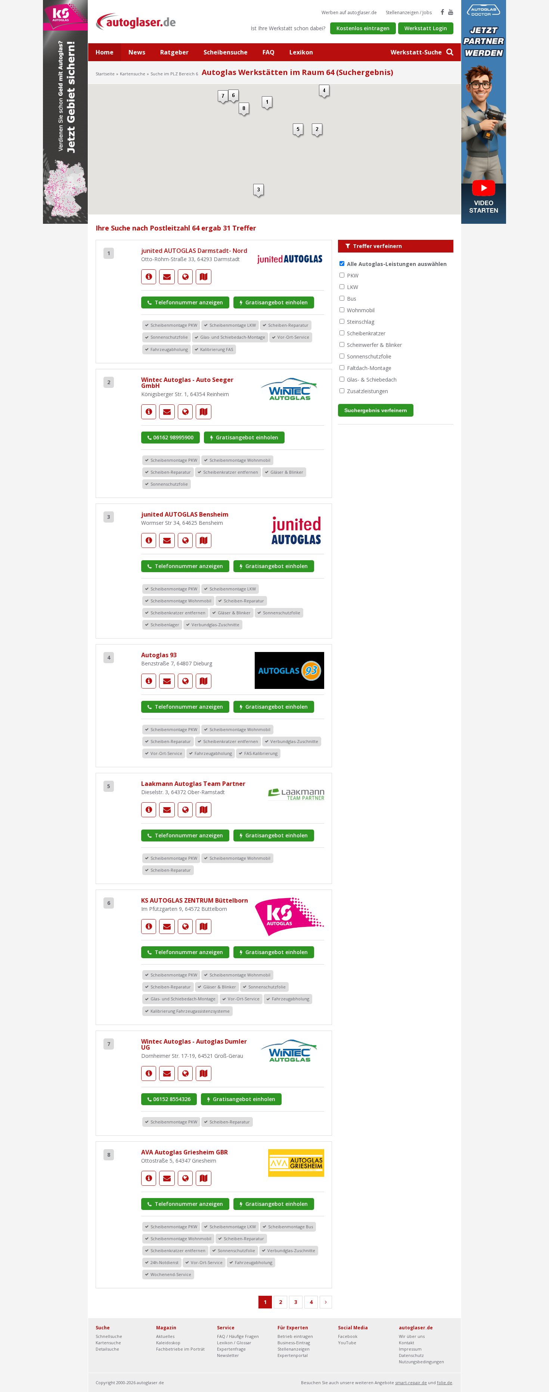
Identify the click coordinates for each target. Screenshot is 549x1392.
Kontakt (406, 1342)
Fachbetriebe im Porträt (180, 1349)
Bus (351, 298)
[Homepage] (185, 276)
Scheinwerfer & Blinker (374, 344)
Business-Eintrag (293, 1342)
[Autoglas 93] (148, 681)
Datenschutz (411, 1355)
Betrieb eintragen (295, 1336)
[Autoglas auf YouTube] (450, 12)
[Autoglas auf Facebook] (442, 12)
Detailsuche (107, 1349)
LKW (352, 287)
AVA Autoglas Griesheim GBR (184, 1152)
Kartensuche (132, 73)
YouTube (347, 1342)
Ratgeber (174, 52)
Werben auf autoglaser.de (349, 12)
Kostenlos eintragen (363, 28)
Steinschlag (360, 321)
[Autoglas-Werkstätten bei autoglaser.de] (141, 21)
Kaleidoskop (168, 1342)
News (136, 52)
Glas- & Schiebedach (372, 379)
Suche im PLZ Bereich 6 (174, 73)
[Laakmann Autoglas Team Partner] (148, 809)
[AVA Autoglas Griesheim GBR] (148, 1178)
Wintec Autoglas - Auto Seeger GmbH (187, 383)
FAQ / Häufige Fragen (238, 1336)
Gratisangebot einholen (276, 302)
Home (105, 52)
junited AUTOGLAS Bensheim (185, 514)
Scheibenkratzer (366, 333)
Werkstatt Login (425, 28)
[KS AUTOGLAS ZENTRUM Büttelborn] (148, 926)
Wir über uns (412, 1336)
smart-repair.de (411, 1382)
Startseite (105, 73)
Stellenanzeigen (293, 1349)
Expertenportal (292, 1355)
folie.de (444, 1382)
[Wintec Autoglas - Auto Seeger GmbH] (148, 411)
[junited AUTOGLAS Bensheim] (148, 540)
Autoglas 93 (159, 655)
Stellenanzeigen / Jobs (409, 12)
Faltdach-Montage (369, 367)
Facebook (347, 1336)
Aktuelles (165, 1336)
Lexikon (301, 52)
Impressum (410, 1349)
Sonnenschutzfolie (369, 356)
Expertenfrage (231, 1349)
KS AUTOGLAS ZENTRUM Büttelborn (194, 900)
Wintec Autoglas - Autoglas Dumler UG (194, 1044)
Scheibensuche (226, 52)
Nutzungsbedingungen (421, 1361)
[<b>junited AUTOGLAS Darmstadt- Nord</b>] (148, 276)
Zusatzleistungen (367, 391)
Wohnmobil (361, 310)
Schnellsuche (109, 1336)
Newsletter (228, 1355)
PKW (353, 275)
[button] (267, 103)
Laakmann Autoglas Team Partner (193, 784)
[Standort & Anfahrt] (203, 276)
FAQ (268, 52)
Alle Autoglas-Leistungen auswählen (397, 263)
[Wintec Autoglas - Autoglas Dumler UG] (148, 1073)
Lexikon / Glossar (234, 1342)
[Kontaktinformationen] (167, 276)
